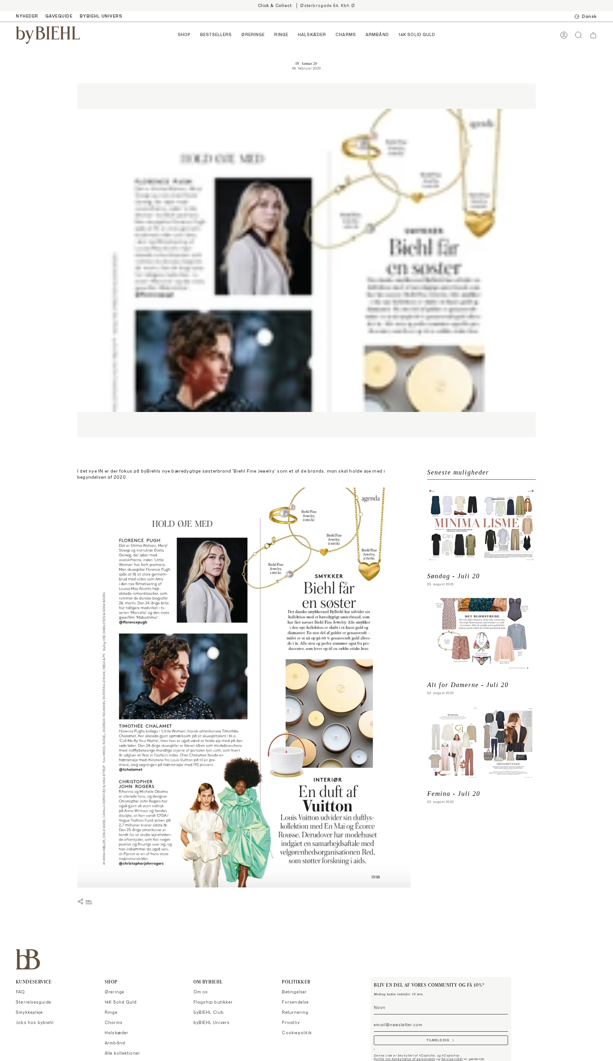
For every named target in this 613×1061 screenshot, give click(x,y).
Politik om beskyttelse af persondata (404, 1059)
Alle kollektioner (122, 1053)
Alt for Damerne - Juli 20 (468, 685)
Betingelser (294, 992)
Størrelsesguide (33, 1002)
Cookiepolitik (297, 1032)
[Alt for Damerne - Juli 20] (481, 633)
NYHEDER (27, 16)
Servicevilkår (452, 1059)
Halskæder (117, 1032)
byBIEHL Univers (211, 1022)
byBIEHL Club (208, 1012)
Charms (114, 1022)
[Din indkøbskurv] (593, 35)
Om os (200, 992)
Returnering (295, 1012)
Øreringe (115, 992)
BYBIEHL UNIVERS (101, 16)
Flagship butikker (213, 1002)
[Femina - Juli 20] (481, 742)
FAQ (20, 992)
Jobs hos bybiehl (35, 1022)
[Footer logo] (28, 959)
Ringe (111, 1012)
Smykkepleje (29, 1012)
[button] (184, 35)
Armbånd (115, 1043)
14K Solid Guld (121, 1002)
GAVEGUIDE (59, 16)
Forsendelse (295, 1002)
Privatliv (291, 1022)
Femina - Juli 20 (453, 793)
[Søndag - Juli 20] (481, 525)
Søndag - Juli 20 (453, 576)
